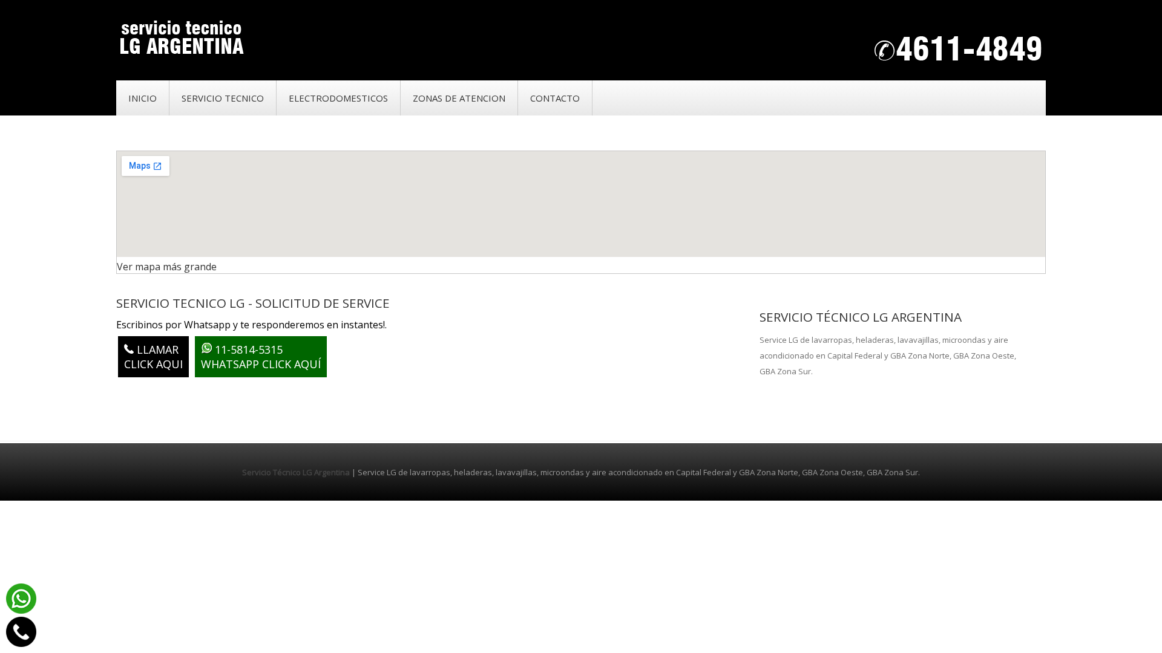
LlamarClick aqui (153, 356)
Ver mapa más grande (167, 266)
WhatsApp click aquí (261, 356)
